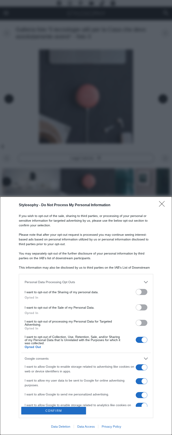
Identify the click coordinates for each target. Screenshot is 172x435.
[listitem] (86, 282)
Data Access (86, 426)
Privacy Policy (111, 426)
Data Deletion (60, 426)
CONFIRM (53, 410)
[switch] (141, 292)
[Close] (163, 205)
